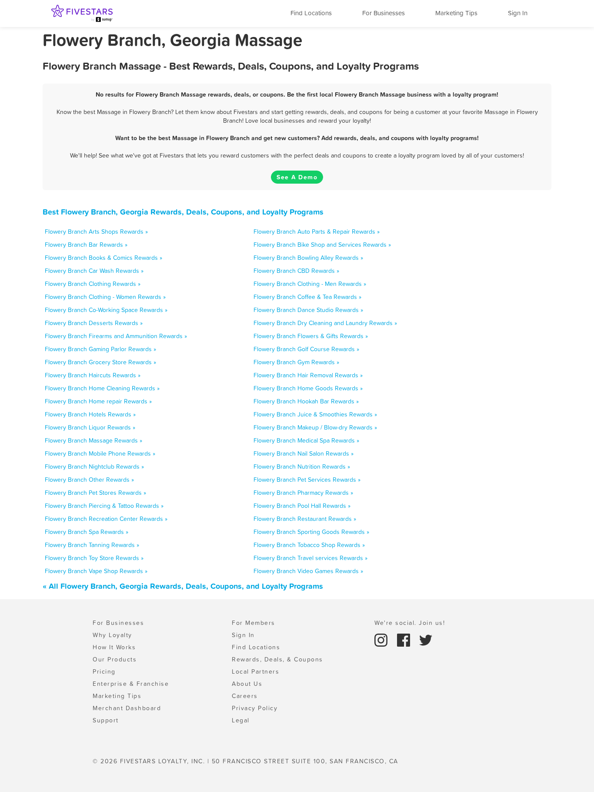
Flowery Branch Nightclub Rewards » (94, 466)
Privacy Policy (254, 708)
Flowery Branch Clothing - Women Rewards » (105, 296)
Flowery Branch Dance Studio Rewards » (308, 309)
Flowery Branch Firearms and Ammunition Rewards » (116, 336)
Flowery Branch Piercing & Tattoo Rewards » (104, 505)
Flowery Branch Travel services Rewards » (310, 558)
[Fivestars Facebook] (405, 639)
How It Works (114, 647)
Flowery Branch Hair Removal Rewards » (308, 375)
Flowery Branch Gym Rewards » (296, 362)
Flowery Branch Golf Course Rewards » (306, 349)
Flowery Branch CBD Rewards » (296, 270)
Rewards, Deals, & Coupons (277, 659)
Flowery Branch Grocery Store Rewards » (100, 362)
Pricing (104, 671)
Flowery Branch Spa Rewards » (86, 531)
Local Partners (255, 671)
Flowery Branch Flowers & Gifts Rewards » (311, 336)
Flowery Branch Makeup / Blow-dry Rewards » (315, 427)
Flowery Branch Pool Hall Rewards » (302, 505)
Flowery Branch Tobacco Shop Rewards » (309, 544)
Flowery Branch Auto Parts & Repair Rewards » (317, 231)
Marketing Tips (456, 13)
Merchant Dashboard (127, 708)
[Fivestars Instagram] (382, 639)
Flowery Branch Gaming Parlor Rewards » (100, 349)
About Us (247, 683)
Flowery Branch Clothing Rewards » (92, 283)
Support (106, 720)
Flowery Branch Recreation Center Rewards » (106, 518)
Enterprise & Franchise (131, 683)
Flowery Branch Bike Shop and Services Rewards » (322, 244)
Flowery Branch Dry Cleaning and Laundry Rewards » (325, 323)
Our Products (115, 659)
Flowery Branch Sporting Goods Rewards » (311, 531)
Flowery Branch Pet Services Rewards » (307, 479)
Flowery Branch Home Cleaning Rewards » (102, 388)
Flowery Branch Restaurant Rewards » (305, 518)
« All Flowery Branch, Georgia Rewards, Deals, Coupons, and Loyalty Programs (183, 586)
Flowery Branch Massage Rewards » (93, 440)
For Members (253, 622)
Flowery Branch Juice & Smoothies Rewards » (315, 414)
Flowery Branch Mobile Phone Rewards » (100, 453)
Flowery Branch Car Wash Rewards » (94, 270)
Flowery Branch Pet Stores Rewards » (95, 492)
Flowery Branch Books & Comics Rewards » (103, 257)
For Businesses (383, 13)
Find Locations (311, 13)
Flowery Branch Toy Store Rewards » (94, 558)
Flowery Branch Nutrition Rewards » (302, 466)
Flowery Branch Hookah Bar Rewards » (306, 401)
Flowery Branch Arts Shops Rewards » (96, 231)
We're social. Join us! (409, 622)
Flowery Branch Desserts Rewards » (94, 323)
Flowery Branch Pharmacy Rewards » (303, 492)
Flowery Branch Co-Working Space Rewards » (106, 309)
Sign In (517, 13)
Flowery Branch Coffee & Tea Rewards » (307, 296)
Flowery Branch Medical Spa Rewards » (306, 440)
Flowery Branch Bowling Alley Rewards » (308, 257)
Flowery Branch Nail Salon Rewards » (304, 453)
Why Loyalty (112, 635)
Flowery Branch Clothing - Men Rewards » (310, 283)
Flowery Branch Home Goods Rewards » (308, 388)
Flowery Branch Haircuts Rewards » (92, 375)
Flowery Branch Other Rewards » (89, 479)
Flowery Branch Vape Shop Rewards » (96, 571)
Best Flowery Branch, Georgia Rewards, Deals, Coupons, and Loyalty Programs (183, 212)
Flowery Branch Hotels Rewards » (90, 414)
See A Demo (297, 177)
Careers (245, 695)
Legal (241, 720)
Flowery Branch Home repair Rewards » (98, 401)
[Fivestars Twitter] (426, 639)
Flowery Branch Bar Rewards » (86, 244)
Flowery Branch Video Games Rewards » (308, 571)
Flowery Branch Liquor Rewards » (90, 427)
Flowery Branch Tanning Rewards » (92, 544)
